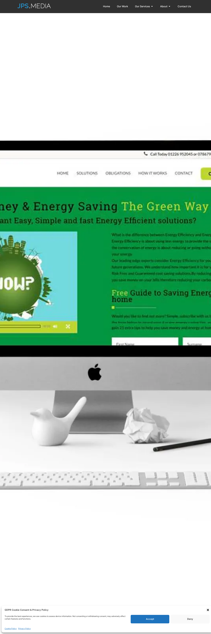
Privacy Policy (24, 628)
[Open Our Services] (152, 6)
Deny (190, 619)
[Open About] (169, 6)
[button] (207, 609)
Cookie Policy (11, 628)
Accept (150, 619)
